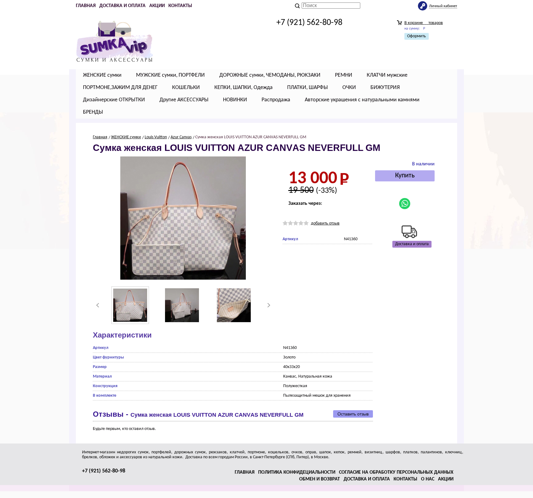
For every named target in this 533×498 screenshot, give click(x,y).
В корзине (423, 23)
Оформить (416, 36)
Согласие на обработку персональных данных (396, 472)
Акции (157, 5)
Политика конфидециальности (296, 472)
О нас (427, 479)
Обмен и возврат (319, 479)
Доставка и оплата (122, 5)
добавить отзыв (325, 223)
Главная (86, 5)
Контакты (180, 5)
